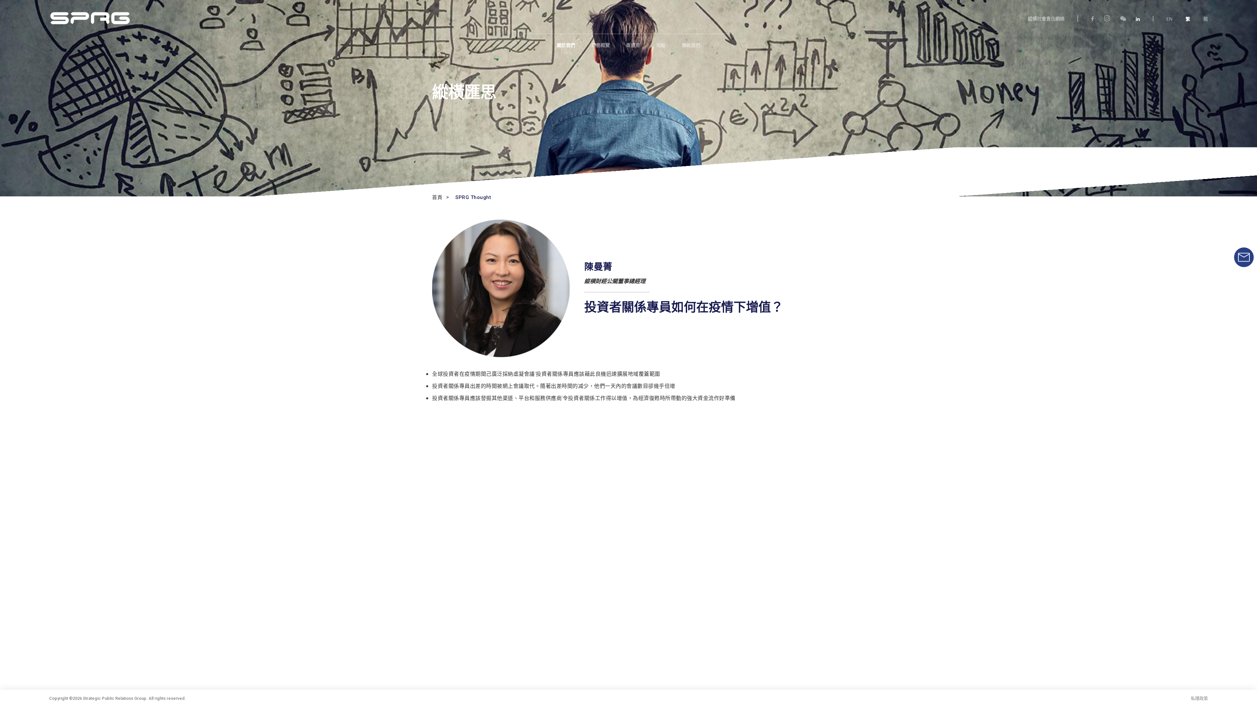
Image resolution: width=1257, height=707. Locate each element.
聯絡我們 (691, 45)
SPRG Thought (473, 197)
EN (1169, 19)
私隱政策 (1199, 698)
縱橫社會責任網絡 (1046, 18)
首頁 (437, 197)
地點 (660, 45)
